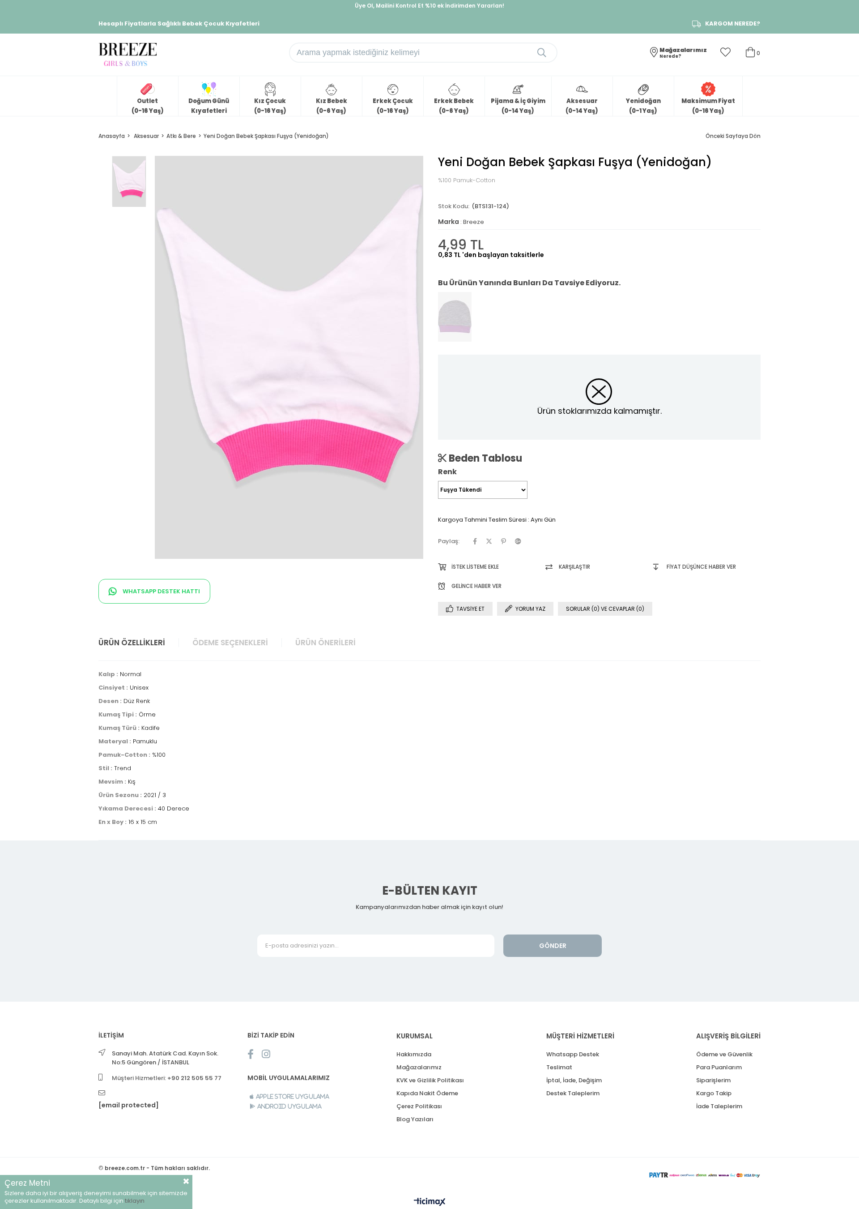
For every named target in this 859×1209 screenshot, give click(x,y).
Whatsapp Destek (572, 1054)
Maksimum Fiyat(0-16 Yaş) (708, 106)
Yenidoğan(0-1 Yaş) (643, 106)
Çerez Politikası (419, 1106)
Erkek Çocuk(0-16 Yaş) (393, 106)
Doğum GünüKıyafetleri (208, 106)
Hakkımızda (413, 1054)
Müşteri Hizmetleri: (166, 1078)
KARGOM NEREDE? (732, 24)
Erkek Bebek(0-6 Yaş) (454, 106)
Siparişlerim (713, 1080)
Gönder (552, 945)
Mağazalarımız (419, 1067)
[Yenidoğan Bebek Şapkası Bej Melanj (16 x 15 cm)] (455, 317)
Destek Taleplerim (573, 1093)
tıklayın (135, 1200)
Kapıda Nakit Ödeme (427, 1093)
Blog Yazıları (415, 1119)
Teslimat (559, 1067)
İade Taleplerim (719, 1106)
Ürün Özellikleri (131, 642)
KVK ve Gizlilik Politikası (430, 1080)
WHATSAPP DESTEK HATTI (160, 591)
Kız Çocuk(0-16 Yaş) (270, 106)
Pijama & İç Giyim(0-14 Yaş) (518, 106)
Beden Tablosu (484, 458)
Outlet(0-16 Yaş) (148, 106)
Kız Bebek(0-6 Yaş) (331, 106)
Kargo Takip (713, 1093)
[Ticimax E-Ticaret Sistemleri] (430, 1202)
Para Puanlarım (719, 1067)
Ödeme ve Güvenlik (724, 1054)
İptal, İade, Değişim (574, 1080)
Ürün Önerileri (325, 642)
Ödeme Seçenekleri (230, 642)
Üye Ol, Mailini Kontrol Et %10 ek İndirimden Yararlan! (429, 5)
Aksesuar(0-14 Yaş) (582, 106)
